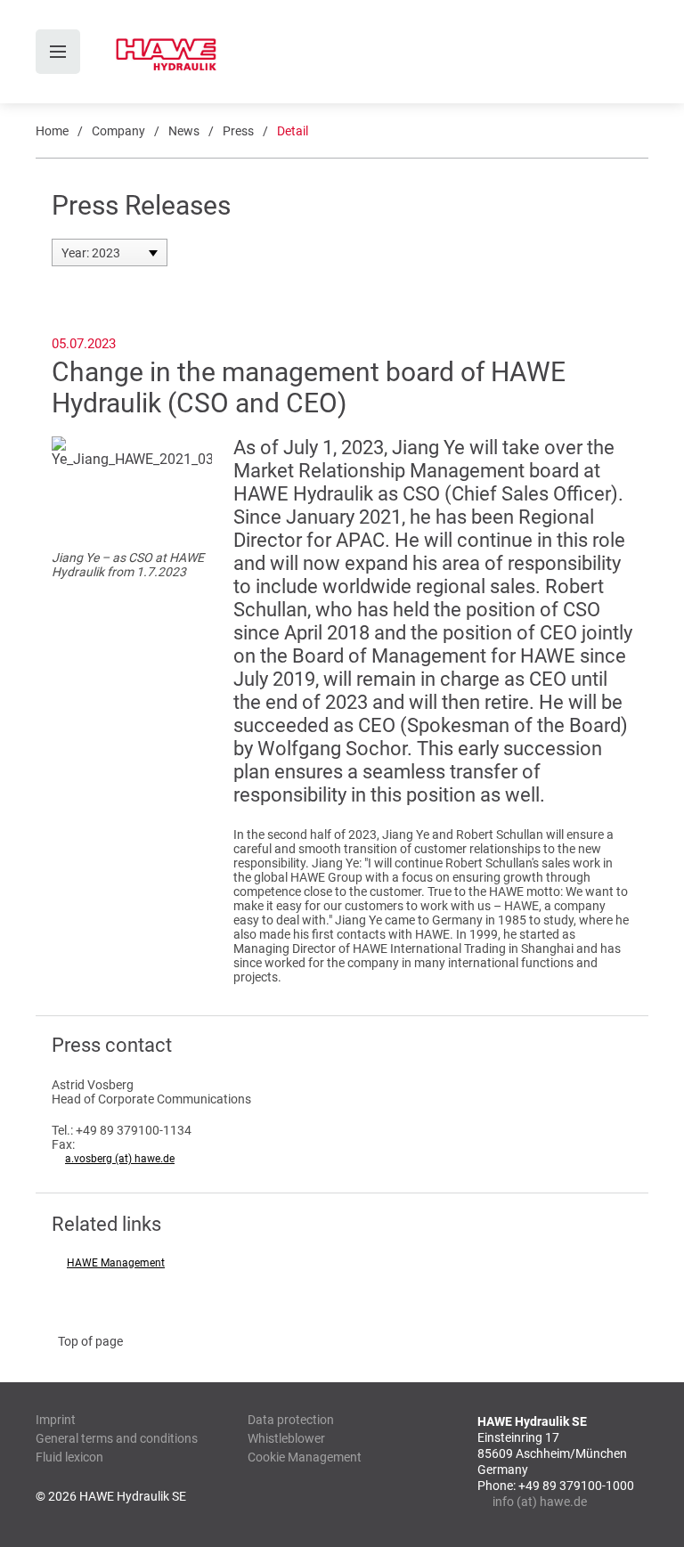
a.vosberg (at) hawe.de (120, 1158)
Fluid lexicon (69, 1457)
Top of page (90, 1341)
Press (238, 131)
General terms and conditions (117, 1438)
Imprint (56, 1419)
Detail (292, 131)
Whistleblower (286, 1438)
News (184, 131)
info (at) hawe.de (540, 1501)
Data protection (291, 1419)
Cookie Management (305, 1457)
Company (118, 131)
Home (52, 131)
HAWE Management (116, 1263)
